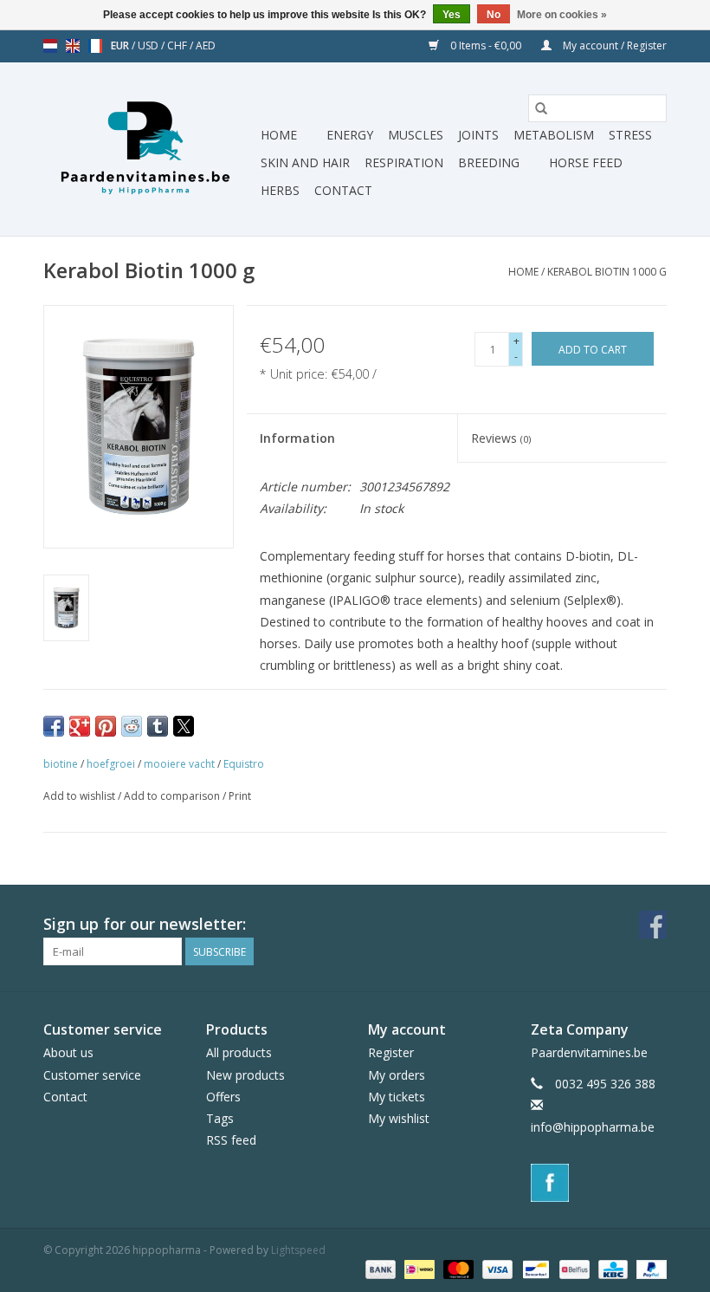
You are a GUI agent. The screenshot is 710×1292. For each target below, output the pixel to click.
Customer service (92, 1075)
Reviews (501, 438)
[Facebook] (599, 1183)
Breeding (489, 162)
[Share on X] (183, 726)
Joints (478, 135)
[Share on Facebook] (53, 726)
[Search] (541, 108)
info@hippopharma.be (593, 1127)
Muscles (415, 135)
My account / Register (613, 45)
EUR (121, 45)
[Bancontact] (534, 1268)
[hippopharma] (149, 149)
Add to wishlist (80, 796)
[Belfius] (572, 1268)
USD (149, 45)
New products (245, 1075)
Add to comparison (173, 796)
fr (95, 46)
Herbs (280, 190)
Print (240, 796)
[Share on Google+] (79, 726)
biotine (60, 763)
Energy (349, 135)
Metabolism (553, 135)
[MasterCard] (456, 1268)
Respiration (404, 162)
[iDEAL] (417, 1268)
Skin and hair (305, 162)
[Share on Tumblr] (157, 726)
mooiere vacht (179, 763)
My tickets (396, 1096)
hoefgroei (111, 763)
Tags (220, 1118)
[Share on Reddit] (131, 726)
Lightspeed (298, 1250)
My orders (396, 1075)
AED (206, 45)
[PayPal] (648, 1268)
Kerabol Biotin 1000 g (607, 271)
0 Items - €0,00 (486, 45)
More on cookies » (562, 15)
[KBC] (611, 1268)
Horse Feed (586, 162)
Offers (223, 1096)
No (493, 15)
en (73, 46)
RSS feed (231, 1140)
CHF (178, 45)
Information (297, 438)
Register (391, 1052)
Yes (451, 15)
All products (239, 1052)
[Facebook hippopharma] (653, 924)
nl (50, 46)
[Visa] (495, 1268)
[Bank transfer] (378, 1268)
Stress (630, 135)
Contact (343, 190)
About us (68, 1052)
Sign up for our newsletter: (144, 924)
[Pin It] (105, 726)
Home (279, 135)
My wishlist (398, 1118)
